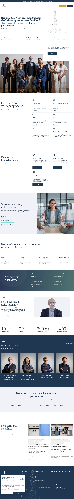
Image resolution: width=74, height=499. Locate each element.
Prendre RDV (37, 184)
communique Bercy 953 (32, 439)
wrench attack (64, 446)
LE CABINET (3, 297)
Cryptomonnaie (61, 442)
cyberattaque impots (40, 439)
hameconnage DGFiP (42, 444)
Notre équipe (4, 341)
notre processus (4, 240)
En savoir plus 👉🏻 (48, 1)
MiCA (61, 444)
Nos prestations (4, 99)
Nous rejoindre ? (69, 343)
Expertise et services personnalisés (10, 307)
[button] (14, 308)
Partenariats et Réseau (7, 316)
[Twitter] (24, 496)
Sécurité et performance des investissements (12, 315)
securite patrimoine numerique (56, 446)
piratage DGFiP (30, 446)
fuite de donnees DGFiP (55, 444)
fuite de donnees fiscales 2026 (33, 444)
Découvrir (36, 167)
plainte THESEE (36, 446)
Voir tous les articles (7, 436)
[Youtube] (26, 496)
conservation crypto (54, 442)
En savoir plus (34, 110)
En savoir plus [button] (55, 124)
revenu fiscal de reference (45, 446)
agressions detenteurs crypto (56, 439)
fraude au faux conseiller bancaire (33, 442)
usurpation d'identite (31, 448)
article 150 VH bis (65, 439)
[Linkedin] (21, 496)
